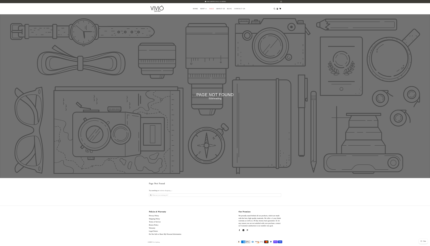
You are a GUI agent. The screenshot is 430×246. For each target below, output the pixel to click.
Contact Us (239, 9)
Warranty (152, 228)
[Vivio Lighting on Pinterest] (247, 230)
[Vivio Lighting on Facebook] (239, 230)
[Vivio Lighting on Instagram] (243, 230)
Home (195, 9)
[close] (281, 1)
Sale (211, 9)
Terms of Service (155, 222)
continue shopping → (165, 190)
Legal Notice (153, 231)
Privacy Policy (154, 216)
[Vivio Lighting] (157, 9)
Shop (202, 9)
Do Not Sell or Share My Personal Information (165, 234)
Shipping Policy (154, 219)
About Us (220, 9)
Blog (229, 9)
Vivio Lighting (156, 242)
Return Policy (153, 225)
